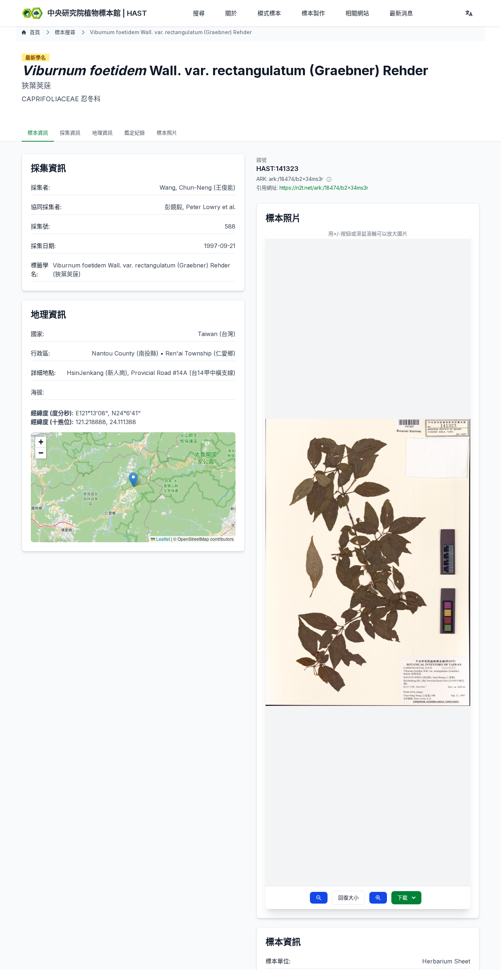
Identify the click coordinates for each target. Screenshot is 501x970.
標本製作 (313, 13)
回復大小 (348, 897)
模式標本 (269, 13)
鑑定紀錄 (134, 133)
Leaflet (162, 539)
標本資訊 (38, 133)
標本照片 (167, 133)
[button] (133, 479)
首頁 (35, 32)
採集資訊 (70, 133)
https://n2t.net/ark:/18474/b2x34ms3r (323, 188)
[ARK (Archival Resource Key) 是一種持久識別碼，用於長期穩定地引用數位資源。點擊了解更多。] (329, 179)
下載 (402, 897)
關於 (231, 13)
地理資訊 (102, 133)
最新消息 (401, 13)
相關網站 (357, 13)
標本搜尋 (65, 32)
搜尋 (199, 13)
